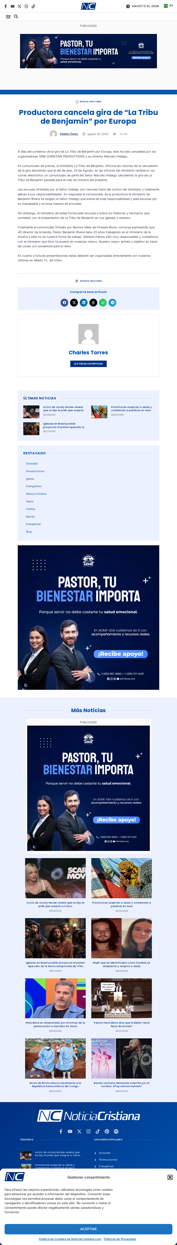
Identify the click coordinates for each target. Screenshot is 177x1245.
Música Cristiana (90, 101)
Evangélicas (33, 524)
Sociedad (32, 463)
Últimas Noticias (39, 398)
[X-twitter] (19, 6)
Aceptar (88, 1229)
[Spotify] (116, 1131)
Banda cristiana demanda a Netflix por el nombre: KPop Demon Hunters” (121, 1084)
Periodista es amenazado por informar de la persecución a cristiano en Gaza (55, 1024)
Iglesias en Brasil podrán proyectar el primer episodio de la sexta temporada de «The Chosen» (64, 429)
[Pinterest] (107, 1131)
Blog (29, 531)
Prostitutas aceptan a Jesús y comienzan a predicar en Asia (131, 408)
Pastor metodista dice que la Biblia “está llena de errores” (122, 1024)
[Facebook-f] (6, 6)
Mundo (30, 516)
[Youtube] (13, 6)
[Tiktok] (33, 6)
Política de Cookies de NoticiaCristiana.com (70, 1239)
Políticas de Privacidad (120, 1239)
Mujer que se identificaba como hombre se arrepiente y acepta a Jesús (121, 964)
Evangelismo (34, 486)
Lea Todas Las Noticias (88, 363)
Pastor (30, 501)
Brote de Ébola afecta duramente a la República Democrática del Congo (55, 1084)
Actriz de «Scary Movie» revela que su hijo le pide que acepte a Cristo (63, 410)
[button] (170, 1177)
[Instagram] (26, 6)
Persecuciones (35, 471)
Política (30, 509)
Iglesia (30, 478)
